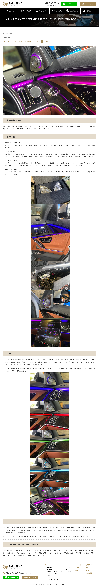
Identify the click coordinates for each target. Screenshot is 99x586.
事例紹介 (77, 567)
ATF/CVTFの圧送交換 (52, 579)
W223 (20, 41)
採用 (76, 570)
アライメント (50, 575)
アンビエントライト (29, 41)
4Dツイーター (7, 41)
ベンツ (69, 567)
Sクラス (14, 41)
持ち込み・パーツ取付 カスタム (55, 571)
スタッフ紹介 (78, 564)
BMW (69, 569)
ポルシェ (70, 571)
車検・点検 (49, 567)
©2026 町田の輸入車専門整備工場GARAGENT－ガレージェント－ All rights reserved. (49, 584)
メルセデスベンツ (47, 41)
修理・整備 (49, 569)
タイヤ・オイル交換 (52, 573)
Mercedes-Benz (7, 37)
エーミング (49, 577)
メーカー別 (69, 564)
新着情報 (88, 570)
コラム (87, 567)
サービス (47, 564)
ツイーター (38, 41)
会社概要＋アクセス (91, 564)
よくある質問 (89, 573)
